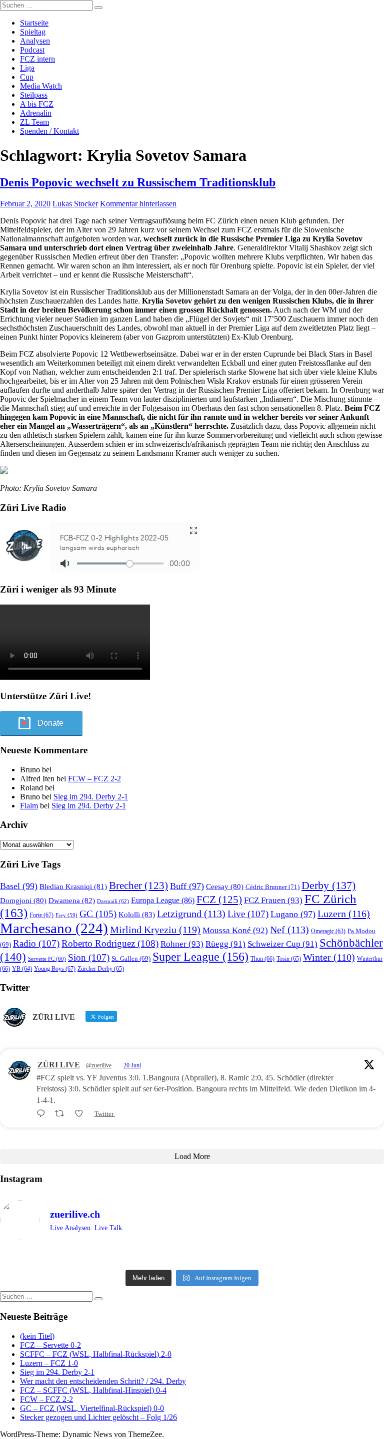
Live (248, 914)
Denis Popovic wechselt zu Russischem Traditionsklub (138, 182)
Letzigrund (191, 913)
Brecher (138, 886)
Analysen (35, 41)
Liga (27, 68)
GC (98, 914)
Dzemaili (113, 901)
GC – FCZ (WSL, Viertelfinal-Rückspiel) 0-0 (92, 1408)
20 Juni (132, 1065)
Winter (329, 957)
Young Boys (55, 968)
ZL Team (34, 122)
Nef (289, 929)
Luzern (344, 913)
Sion (89, 957)
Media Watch (41, 86)
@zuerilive (99, 1065)
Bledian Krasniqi (73, 887)
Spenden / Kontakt (49, 131)
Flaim (29, 805)
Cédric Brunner (273, 887)
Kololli (136, 914)
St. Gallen (131, 958)
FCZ (219, 900)
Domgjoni (23, 901)
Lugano (293, 914)
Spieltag (33, 32)
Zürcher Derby (101, 968)
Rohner (182, 944)
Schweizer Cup (283, 944)
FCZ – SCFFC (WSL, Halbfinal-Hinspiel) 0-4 (93, 1390)
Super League (200, 956)
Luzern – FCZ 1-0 (49, 1363)
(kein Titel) (37, 1336)
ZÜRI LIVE (59, 1064)
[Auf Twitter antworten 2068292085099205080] (43, 1113)
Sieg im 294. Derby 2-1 (91, 796)
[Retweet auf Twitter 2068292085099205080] (62, 1113)
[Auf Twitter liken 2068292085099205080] (82, 1113)
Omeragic (328, 931)
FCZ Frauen (273, 900)
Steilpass (34, 95)
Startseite (34, 23)
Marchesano (54, 928)
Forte (42, 915)
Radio (36, 943)
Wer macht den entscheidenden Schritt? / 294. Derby (103, 1381)
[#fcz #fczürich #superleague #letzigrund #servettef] (192, 1256)
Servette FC (47, 959)
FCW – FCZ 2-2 (94, 778)
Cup (27, 77)
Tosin (288, 958)
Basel (19, 886)
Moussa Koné (235, 930)
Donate (51, 723)
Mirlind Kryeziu (155, 929)
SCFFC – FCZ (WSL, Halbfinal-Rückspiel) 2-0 (96, 1354)
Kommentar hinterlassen (138, 203)
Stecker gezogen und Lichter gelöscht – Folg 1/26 (98, 1417)
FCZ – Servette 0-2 (50, 1345)
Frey (67, 915)
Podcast (32, 50)
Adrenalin (36, 113)
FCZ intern (37, 59)
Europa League (162, 900)
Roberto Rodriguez (110, 943)
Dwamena (71, 900)
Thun (262, 958)
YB (22, 969)
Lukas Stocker (75, 203)
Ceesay (225, 887)
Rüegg (226, 944)
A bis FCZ (37, 104)
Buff (187, 886)
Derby (329, 885)
